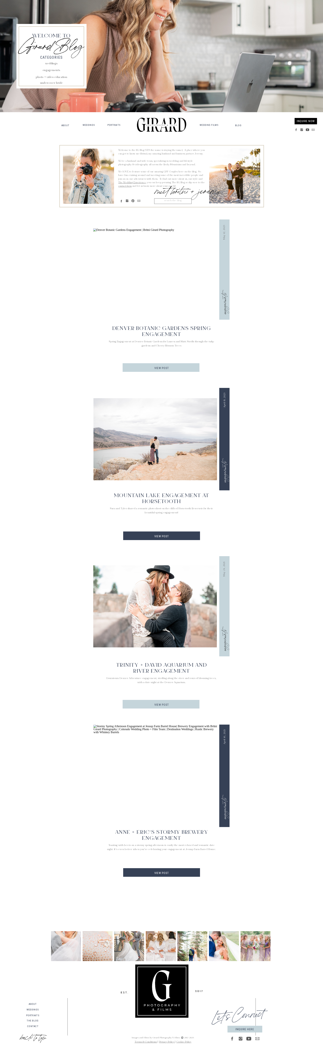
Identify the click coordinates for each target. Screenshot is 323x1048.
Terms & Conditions (146, 1042)
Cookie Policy (183, 1042)
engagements (224, 303)
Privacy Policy (167, 1042)
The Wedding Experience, (132, 183)
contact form (125, 186)
